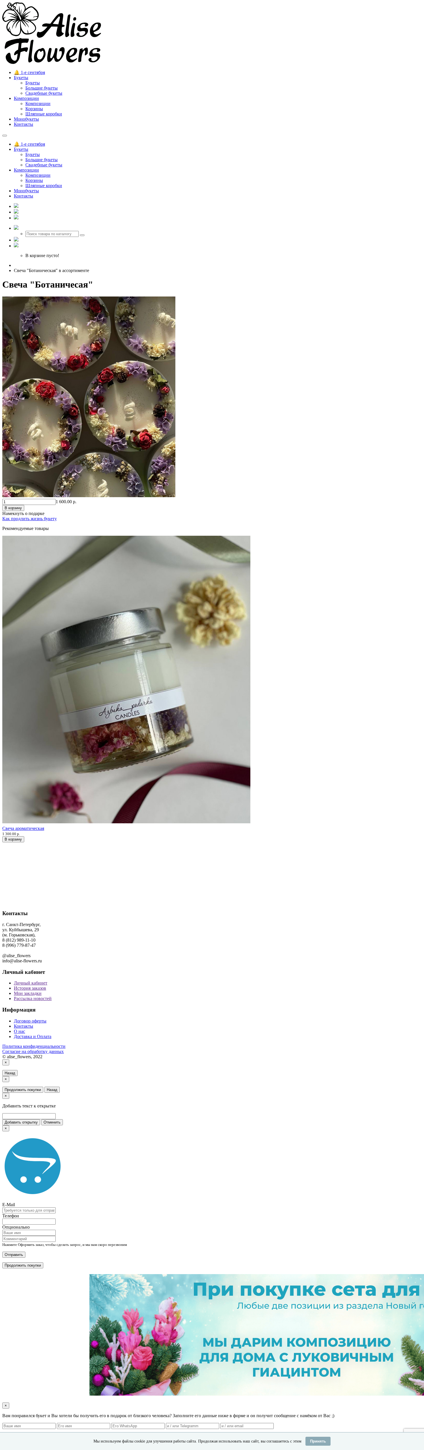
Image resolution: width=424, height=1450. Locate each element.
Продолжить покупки (23, 1090)
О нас (19, 1031)
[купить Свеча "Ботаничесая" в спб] (88, 496)
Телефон (10, 1215)
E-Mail (8, 1204)
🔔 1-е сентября (29, 72)
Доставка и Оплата (32, 1036)
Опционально (16, 1227)
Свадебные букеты (43, 93)
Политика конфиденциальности (33, 1046)
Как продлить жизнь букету (29, 518)
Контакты (23, 124)
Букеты (21, 77)
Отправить (14, 1255)
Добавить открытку (21, 1122)
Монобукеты (26, 119)
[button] (16, 228)
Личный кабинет (30, 982)
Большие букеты (41, 87)
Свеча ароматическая (23, 828)
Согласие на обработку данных (33, 1051)
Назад (10, 1073)
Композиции (26, 98)
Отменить (52, 1122)
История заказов (30, 988)
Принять (318, 1441)
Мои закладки (28, 993)
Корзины (34, 108)
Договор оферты (30, 1020)
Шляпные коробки (43, 113)
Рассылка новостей (33, 998)
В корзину (13, 508)
